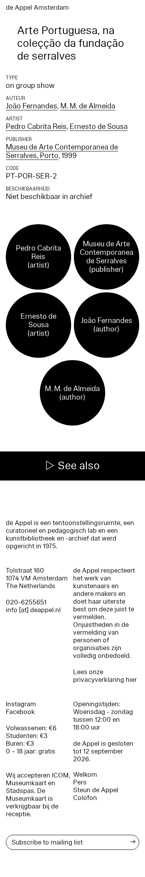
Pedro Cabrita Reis (36, 127)
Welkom (85, 774)
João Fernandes (31, 106)
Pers (80, 782)
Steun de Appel (95, 790)
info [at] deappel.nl (33, 610)
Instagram (21, 704)
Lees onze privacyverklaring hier (105, 676)
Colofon (85, 797)
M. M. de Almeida (87, 106)
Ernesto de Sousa (99, 127)
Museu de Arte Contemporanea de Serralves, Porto (62, 151)
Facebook (20, 711)
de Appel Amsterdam (37, 7)
